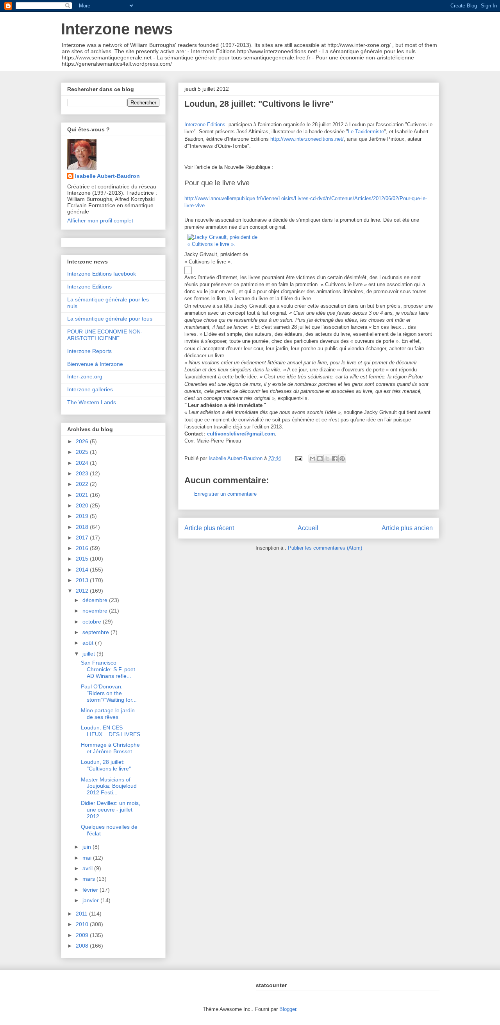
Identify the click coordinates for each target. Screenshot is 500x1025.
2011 (82, 913)
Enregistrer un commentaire (225, 494)
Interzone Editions (204, 124)
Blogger (287, 1009)
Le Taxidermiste (366, 131)
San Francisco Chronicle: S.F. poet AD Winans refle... (108, 669)
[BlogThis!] (320, 458)
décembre (95, 600)
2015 (83, 559)
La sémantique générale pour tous (109, 318)
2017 (83, 537)
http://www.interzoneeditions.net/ (307, 139)
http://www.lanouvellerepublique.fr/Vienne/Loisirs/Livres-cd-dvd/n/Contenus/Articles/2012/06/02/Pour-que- (302, 198)
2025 (83, 452)
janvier (91, 900)
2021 (83, 495)
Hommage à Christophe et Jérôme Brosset (110, 748)
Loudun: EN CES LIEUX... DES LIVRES (110, 730)
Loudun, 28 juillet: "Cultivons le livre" (106, 765)
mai (87, 858)
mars (89, 879)
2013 (83, 580)
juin (87, 847)
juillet (89, 653)
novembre (95, 610)
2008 (83, 946)
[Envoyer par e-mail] (312, 458)
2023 (83, 473)
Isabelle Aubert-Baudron (107, 176)
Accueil (308, 528)
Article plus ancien (407, 528)
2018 (83, 527)
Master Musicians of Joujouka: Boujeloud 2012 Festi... (109, 786)
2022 (83, 484)
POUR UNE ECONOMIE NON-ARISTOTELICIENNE (105, 334)
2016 (83, 548)
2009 (83, 935)
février (91, 890)
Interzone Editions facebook (101, 274)
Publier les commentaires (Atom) (325, 548)
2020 (83, 505)
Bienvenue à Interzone (95, 364)
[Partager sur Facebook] (335, 458)
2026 (83, 441)
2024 (83, 463)
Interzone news (117, 29)
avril (88, 868)
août (88, 643)
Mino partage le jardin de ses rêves (108, 713)
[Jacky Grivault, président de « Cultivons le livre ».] (229, 244)
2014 (83, 569)
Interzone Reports (89, 351)
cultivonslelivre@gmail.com (241, 434)
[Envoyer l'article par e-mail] (298, 458)
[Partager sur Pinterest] (342, 458)
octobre (92, 621)
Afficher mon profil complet (100, 220)
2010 (83, 924)
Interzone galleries (90, 389)
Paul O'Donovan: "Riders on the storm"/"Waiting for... (109, 693)
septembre (96, 632)
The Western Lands (91, 402)
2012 (83, 591)
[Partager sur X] (327, 458)
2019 (83, 516)
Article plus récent (209, 528)
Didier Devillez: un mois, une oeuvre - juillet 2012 (110, 809)
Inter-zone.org (84, 376)
